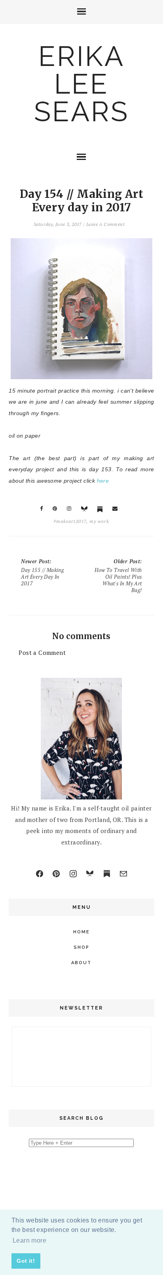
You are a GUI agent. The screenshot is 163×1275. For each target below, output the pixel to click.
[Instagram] (73, 873)
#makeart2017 (69, 521)
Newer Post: (42, 572)
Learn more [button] (29, 1240)
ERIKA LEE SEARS (81, 84)
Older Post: (118, 576)
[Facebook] (39, 873)
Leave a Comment (105, 224)
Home (81, 932)
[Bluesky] (89, 873)
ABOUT (81, 962)
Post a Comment (42, 652)
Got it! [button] (26, 1261)
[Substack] (106, 873)
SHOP (81, 947)
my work (99, 521)
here (103, 481)
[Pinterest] (56, 873)
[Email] (123, 873)
